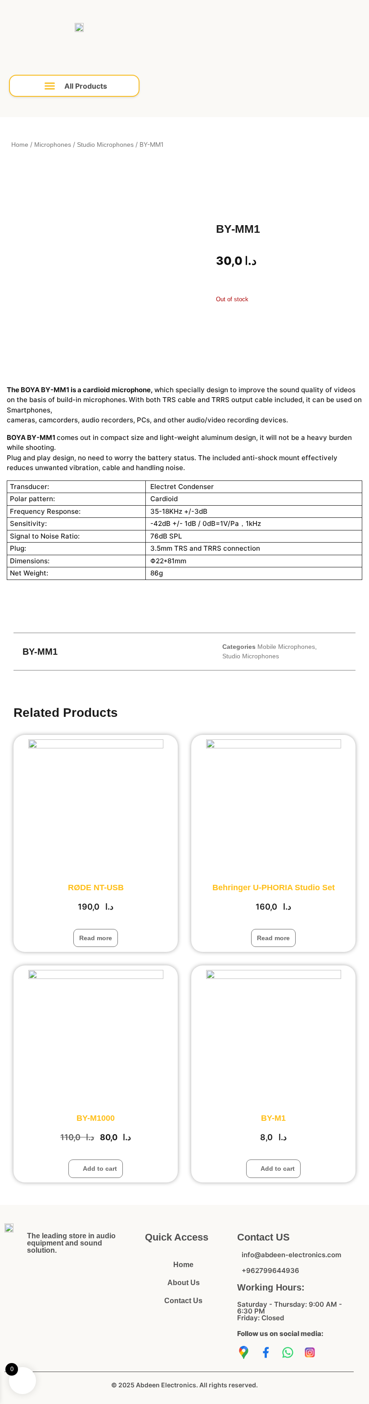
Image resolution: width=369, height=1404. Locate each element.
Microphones (52, 144)
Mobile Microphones (286, 646)
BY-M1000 (95, 1118)
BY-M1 (273, 1118)
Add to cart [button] (100, 1168)
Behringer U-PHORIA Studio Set (273, 887)
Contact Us (183, 1300)
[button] (74, 86)
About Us (183, 1282)
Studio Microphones (105, 144)
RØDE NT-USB (96, 887)
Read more (95, 938)
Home (19, 144)
